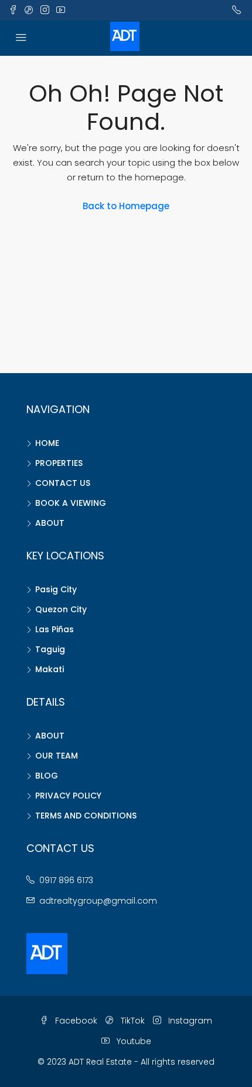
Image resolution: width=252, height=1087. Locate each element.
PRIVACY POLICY (68, 795)
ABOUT (49, 523)
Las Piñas (54, 629)
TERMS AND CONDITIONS (86, 815)
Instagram (189, 1020)
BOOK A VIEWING (70, 503)
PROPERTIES (59, 463)
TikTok (131, 1020)
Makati (49, 669)
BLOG (46, 775)
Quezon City (61, 609)
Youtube (132, 1041)
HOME (47, 443)
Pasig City (56, 589)
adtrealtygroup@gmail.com (98, 901)
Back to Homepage (126, 206)
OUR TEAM (56, 755)
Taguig (50, 649)
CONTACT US (62, 483)
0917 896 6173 (66, 880)
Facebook (75, 1020)
